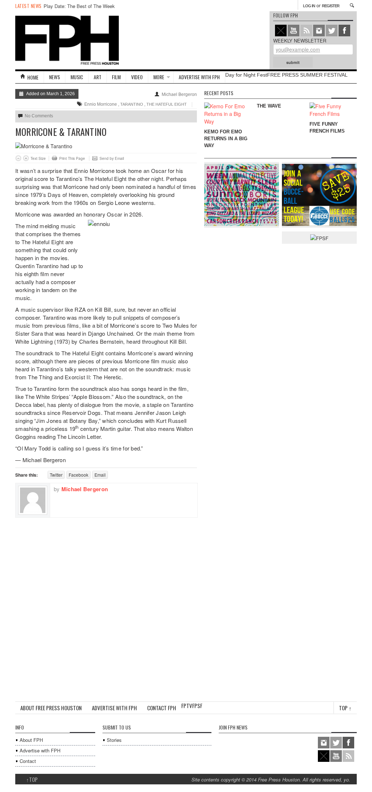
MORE (158, 77)
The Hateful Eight (166, 104)
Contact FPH (161, 708)
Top (345, 708)
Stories (114, 739)
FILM (116, 77)
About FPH (31, 739)
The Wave (269, 106)
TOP (32, 779)
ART (97, 77)
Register (330, 6)
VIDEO (137, 77)
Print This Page (72, 158)
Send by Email (112, 158)
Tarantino (131, 104)
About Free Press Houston (51, 708)
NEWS (54, 77)
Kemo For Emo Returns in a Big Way (225, 138)
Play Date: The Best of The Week (79, 6)
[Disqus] (106, 608)
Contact (28, 760)
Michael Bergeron (179, 94)
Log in (309, 6)
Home (33, 77)
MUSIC (76, 77)
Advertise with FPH (199, 77)
